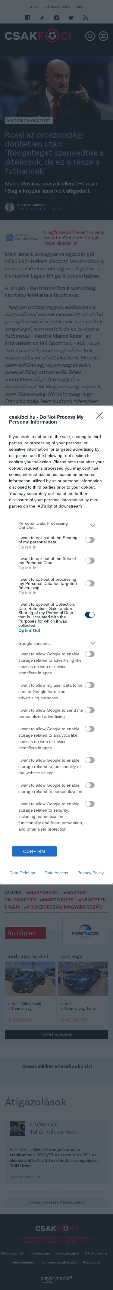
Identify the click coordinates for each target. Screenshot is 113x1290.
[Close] (101, 417)
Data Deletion (22, 872)
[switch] (90, 540)
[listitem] (56, 525)
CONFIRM (34, 851)
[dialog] (56, 645)
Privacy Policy (90, 872)
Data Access (56, 872)
